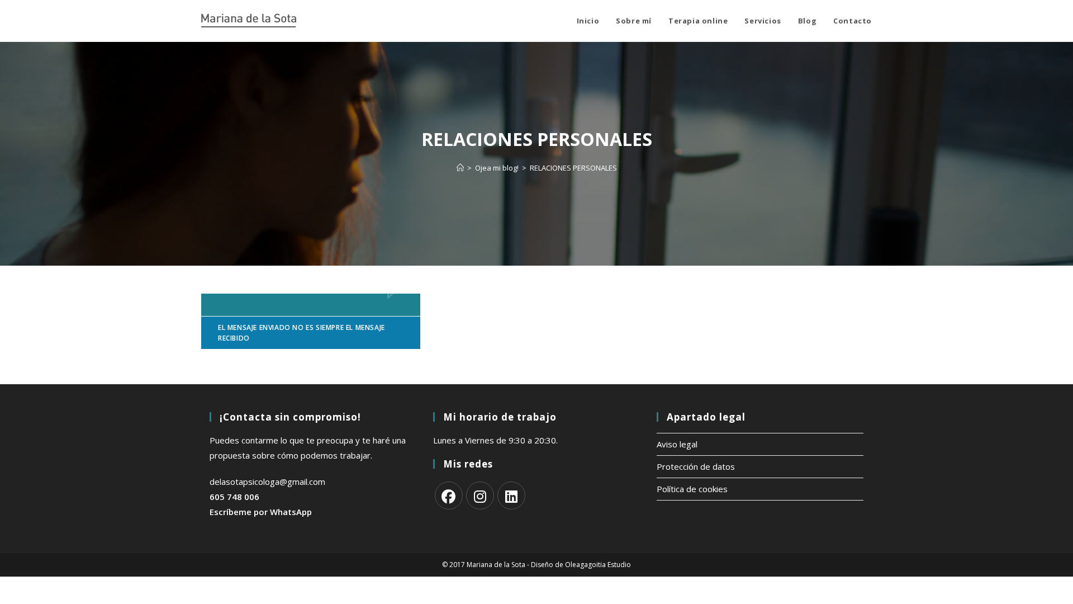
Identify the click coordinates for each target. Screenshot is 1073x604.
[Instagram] (480, 495)
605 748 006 (234, 496)
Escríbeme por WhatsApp (261, 511)
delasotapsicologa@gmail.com (267, 481)
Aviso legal (677, 444)
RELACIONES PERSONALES (573, 168)
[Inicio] (460, 168)
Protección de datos (696, 466)
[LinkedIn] (511, 495)
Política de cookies (692, 488)
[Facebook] (449, 495)
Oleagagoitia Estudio (598, 564)
